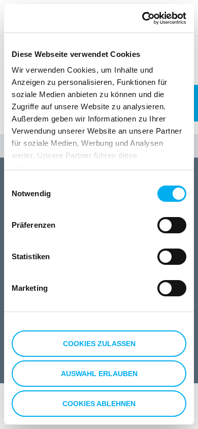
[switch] (171, 225)
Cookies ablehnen (99, 404)
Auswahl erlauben (99, 374)
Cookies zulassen (99, 344)
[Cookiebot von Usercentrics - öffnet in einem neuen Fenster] (142, 18)
